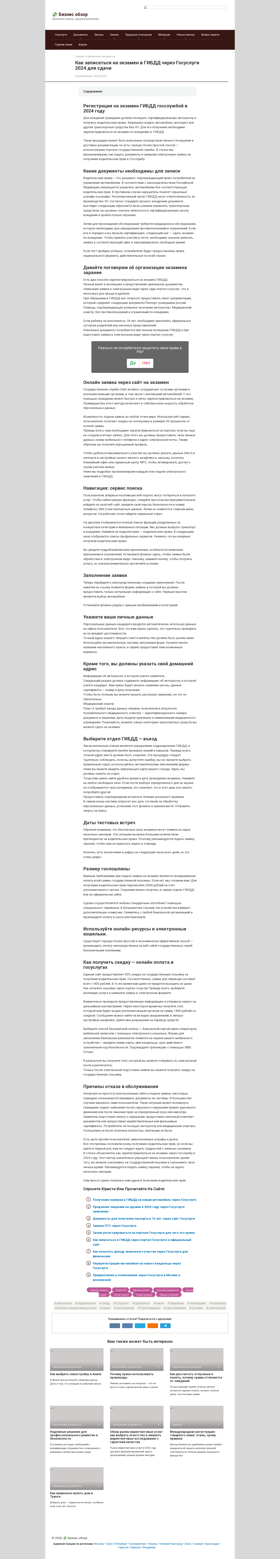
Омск (188, 1543)
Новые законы (186, 34)
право (106, 1308)
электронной (217, 1308)
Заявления (177, 1303)
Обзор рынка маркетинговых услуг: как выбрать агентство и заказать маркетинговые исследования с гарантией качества (136, 1437)
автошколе (64, 1303)
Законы (99, 34)
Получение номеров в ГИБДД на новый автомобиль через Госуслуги (144, 1200)
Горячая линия (63, 44)
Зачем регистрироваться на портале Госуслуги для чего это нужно (144, 1233)
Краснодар (212, 1543)
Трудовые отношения (138, 34)
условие (197, 1308)
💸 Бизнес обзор (70, 14)
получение (218, 1303)
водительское (86, 1303)
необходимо (198, 1303)
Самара (198, 1543)
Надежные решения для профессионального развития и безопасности (74, 1435)
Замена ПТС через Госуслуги (114, 1226)
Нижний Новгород (170, 1543)
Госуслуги (61, 34)
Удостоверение (150, 1308)
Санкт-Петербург (116, 1543)
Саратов (123, 1547)
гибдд (106, 1303)
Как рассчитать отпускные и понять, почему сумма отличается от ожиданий (196, 1377)
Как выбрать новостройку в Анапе (75, 1374)
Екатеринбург (137, 1543)
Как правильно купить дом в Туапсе (71, 1494)
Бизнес (114, 34)
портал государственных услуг (77, 1308)
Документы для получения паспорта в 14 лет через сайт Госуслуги (144, 1218)
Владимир (149, 1547)
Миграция (164, 34)
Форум (83, 44)
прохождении (125, 1308)
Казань (152, 1543)
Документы (80, 34)
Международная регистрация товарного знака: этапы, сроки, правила (193, 1435)
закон (160, 1303)
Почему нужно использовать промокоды (132, 1375)
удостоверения (176, 1308)
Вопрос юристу (210, 34)
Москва (99, 1543)
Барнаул (136, 1547)
